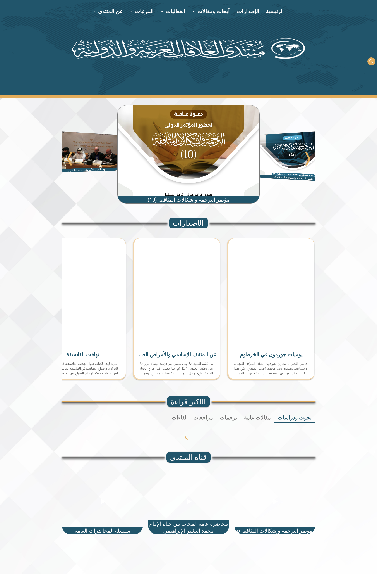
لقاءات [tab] (179, 418)
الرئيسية (275, 11)
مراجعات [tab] (203, 418)
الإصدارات (248, 11)
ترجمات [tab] (228, 418)
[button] (211, 11)
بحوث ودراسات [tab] (295, 418)
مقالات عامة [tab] (257, 418)
